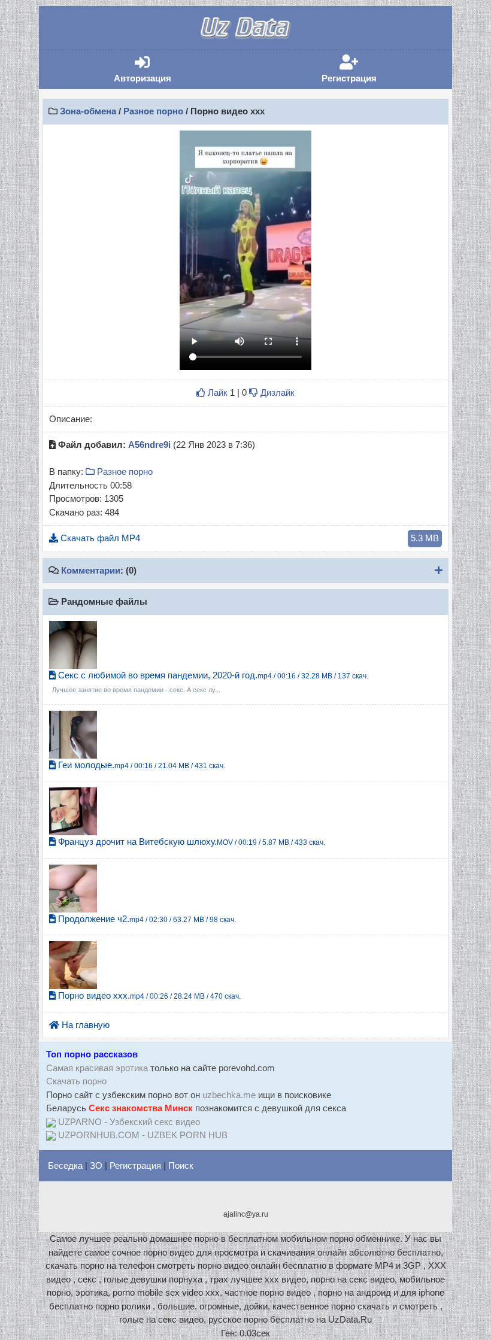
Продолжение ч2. (146, 919)
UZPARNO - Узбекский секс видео (129, 1122)
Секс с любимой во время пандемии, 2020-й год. (210, 682)
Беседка (65, 1165)
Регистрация (367, 69)
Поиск (180, 1165)
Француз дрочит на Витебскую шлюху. (190, 841)
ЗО (96, 1165)
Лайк (216, 392)
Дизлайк (276, 392)
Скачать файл (248, 538)
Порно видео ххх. (148, 995)
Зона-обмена (88, 111)
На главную (84, 1025)
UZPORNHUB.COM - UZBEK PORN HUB (143, 1135)
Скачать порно (76, 1081)
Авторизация (160, 69)
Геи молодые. (140, 765)
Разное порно (153, 111)
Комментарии (90, 570)
